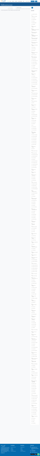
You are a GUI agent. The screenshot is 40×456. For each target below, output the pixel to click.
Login (36, 1)
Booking (12, 450)
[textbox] (11, 7)
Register (22, 450)
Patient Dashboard (13, 451)
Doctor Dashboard (23, 451)
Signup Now (32, 1)
